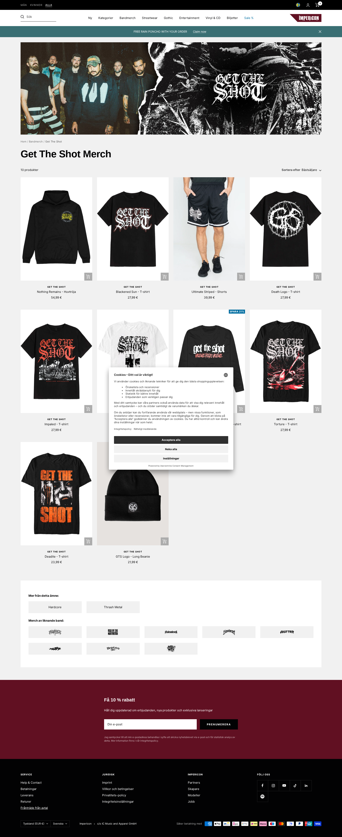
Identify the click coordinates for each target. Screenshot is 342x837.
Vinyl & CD (213, 18)
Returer (26, 801)
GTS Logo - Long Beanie (133, 556)
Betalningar (29, 789)
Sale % (249, 18)
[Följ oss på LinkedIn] (306, 785)
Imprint (107, 782)
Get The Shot (56, 287)
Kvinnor (36, 5)
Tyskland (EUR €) (33, 823)
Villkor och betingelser (118, 789)
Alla (48, 5)
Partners (194, 782)
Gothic (168, 18)
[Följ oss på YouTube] (284, 785)
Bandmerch (128, 18)
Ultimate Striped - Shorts (209, 292)
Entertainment (189, 18)
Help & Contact (31, 782)
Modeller (194, 795)
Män (24, 5)
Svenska (58, 823)
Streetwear (150, 18)
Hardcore (55, 607)
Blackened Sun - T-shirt (133, 292)
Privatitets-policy (114, 795)
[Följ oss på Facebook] (262, 785)
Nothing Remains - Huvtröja (56, 292)
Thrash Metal (113, 607)
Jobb (191, 801)
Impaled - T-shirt (56, 424)
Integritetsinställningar (118, 801)
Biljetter (232, 18)
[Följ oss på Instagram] (273, 785)
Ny (90, 18)
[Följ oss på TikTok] (295, 785)
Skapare (193, 789)
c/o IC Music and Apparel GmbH (117, 823)
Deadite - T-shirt (56, 556)
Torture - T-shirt (285, 424)
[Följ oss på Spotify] (262, 796)
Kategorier (105, 18)
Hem (23, 141)
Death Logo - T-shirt (285, 292)
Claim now (199, 31)
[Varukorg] (317, 5)
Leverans (27, 795)
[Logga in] (308, 5)
